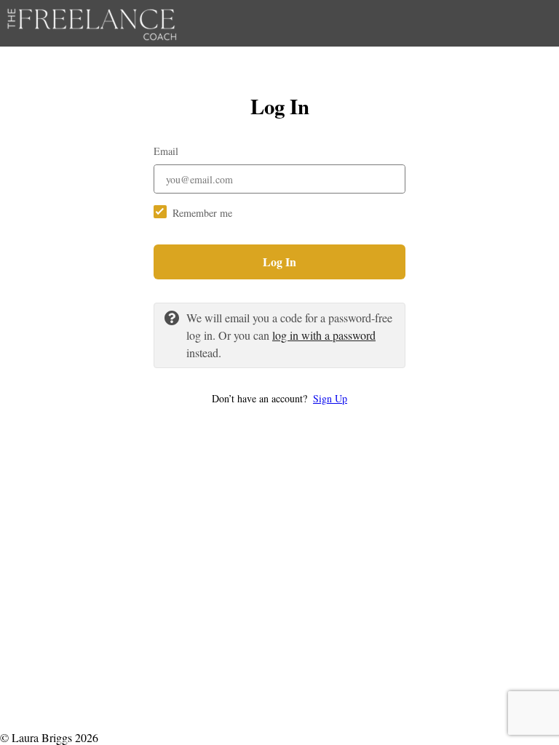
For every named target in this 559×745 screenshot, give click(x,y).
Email (166, 151)
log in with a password (324, 335)
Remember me (202, 213)
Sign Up (330, 398)
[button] (279, 398)
